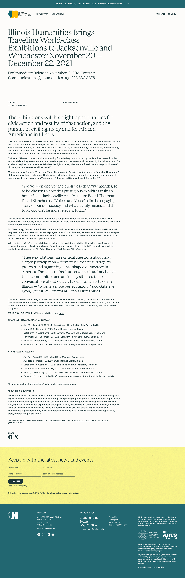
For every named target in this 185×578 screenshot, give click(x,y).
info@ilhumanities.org (46, 528)
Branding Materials (92, 529)
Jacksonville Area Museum (102, 141)
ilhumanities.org (57, 420)
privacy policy (21, 486)
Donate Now (57, 14)
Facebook (79, 420)
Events (84, 521)
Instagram (103, 420)
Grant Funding (89, 517)
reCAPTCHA (36, 493)
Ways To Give (88, 525)
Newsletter (42, 14)
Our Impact (113, 520)
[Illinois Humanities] (20, 14)
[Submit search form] (157, 14)
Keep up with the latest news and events (50, 460)
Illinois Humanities (52, 141)
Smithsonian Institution (19, 147)
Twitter (89, 420)
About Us (112, 517)
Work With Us (114, 522)
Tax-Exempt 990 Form (118, 525)
